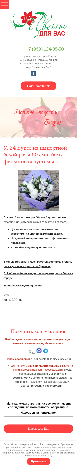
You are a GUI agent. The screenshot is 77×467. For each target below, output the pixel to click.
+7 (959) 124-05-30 (45, 49)
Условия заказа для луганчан (23, 285)
